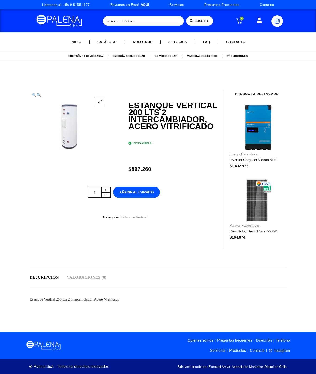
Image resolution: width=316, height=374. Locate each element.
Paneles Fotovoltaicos (245, 225)
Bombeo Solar (166, 56)
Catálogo (107, 42)
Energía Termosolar (129, 56)
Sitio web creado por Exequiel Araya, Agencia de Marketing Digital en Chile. (232, 366)
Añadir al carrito (136, 192)
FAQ (206, 42)
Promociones (237, 56)
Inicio (76, 42)
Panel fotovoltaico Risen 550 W (253, 231)
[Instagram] (277, 21)
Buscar (201, 21)
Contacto (235, 42)
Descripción (44, 277)
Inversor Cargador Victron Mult (253, 160)
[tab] (48, 277)
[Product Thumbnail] (100, 101)
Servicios (177, 42)
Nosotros (142, 42)
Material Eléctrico (202, 56)
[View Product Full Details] (257, 148)
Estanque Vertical (134, 217)
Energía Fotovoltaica (85, 56)
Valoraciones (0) (86, 277)
